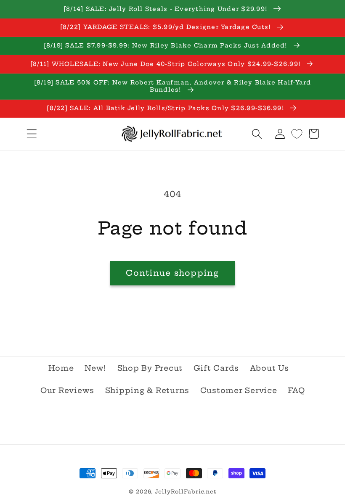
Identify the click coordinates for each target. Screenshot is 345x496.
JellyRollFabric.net (185, 491)
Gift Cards (216, 368)
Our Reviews (67, 390)
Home (61, 368)
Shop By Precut (150, 368)
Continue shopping (172, 273)
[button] (31, 133)
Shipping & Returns (147, 390)
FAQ (296, 390)
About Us (269, 368)
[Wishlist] (297, 133)
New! (95, 368)
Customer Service (238, 390)
